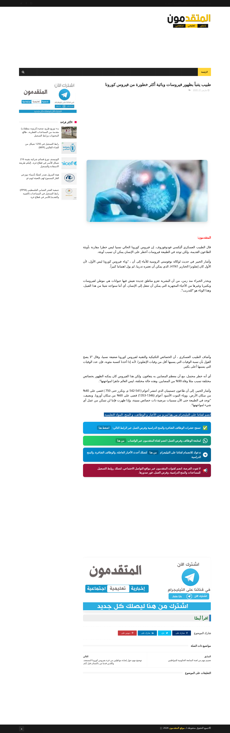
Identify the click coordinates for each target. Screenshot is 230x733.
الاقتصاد (109, 72)
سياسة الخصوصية (180, 3)
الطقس (43, 72)
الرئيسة (204, 71)
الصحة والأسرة (60, 72)
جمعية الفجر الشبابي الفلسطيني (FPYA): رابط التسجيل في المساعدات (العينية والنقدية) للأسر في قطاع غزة (39, 193)
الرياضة (76, 72)
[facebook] (26, 3)
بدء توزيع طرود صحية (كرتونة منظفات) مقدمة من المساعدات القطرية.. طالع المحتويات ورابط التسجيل (40, 132)
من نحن (193, 3)
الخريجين (123, 72)
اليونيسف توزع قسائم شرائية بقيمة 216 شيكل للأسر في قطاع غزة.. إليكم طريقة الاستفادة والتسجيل (39, 163)
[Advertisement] (80, 36)
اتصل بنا (168, 3)
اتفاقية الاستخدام (204, 3)
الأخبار (175, 72)
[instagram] (31, 3)
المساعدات (189, 72)
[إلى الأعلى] (21, 728)
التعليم (163, 72)
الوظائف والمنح (92, 72)
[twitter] (21, 3)
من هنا (173, 415)
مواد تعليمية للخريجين (143, 72)
